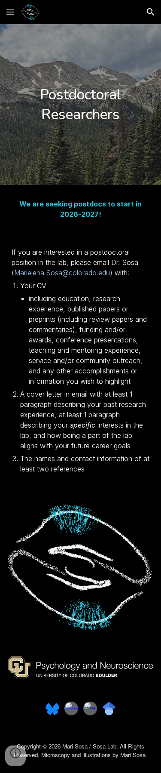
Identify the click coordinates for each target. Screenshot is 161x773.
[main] (80, 104)
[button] (10, 12)
